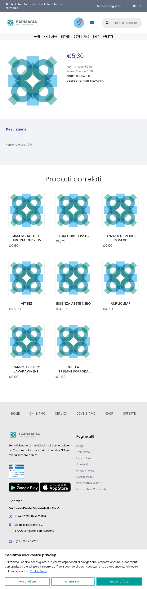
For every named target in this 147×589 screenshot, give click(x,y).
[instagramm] (134, 6)
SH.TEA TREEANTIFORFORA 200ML (73, 369)
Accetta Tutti (119, 581)
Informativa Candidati (91, 489)
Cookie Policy (38, 571)
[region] (73, 569)
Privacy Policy (85, 471)
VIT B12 (26, 303)
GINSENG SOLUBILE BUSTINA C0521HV (26, 238)
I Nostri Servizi (85, 458)
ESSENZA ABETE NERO (73, 303)
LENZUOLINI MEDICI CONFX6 (120, 238)
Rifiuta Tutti (73, 581)
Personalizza (27, 581)
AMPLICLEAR (120, 303)
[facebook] (140, 6)
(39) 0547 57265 (27, 541)
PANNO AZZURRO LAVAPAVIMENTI (26, 369)
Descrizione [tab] (16, 129)
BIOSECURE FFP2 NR (73, 236)
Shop (79, 446)
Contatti (82, 464)
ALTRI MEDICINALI (93, 81)
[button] (92, 22)
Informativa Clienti (88, 483)
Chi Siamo (83, 452)
